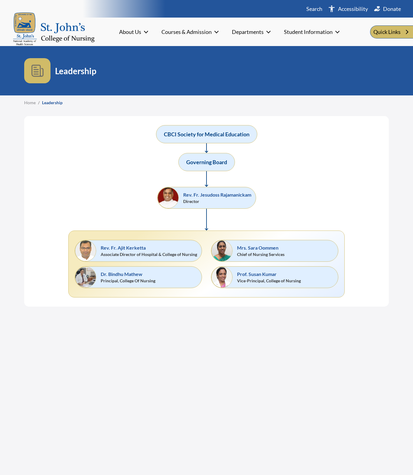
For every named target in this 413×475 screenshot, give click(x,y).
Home (30, 102)
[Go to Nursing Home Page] (54, 28)
